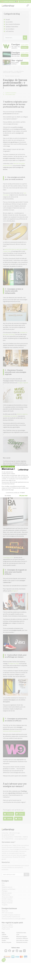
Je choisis (8, 495)
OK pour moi (23, 495)
